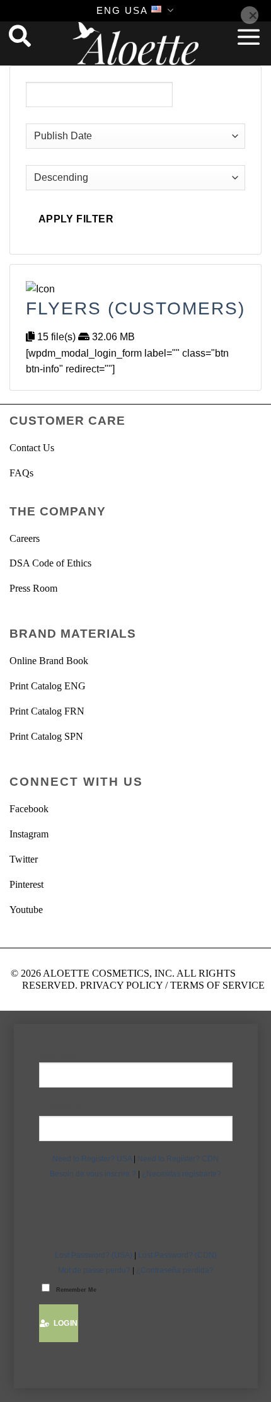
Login (63, 1323)
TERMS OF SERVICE (217, 985)
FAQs (21, 473)
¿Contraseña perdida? (175, 1270)
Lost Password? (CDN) (177, 1255)
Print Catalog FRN (46, 711)
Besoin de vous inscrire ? (93, 1173)
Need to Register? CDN (178, 1158)
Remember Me (76, 1290)
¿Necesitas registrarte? (181, 1173)
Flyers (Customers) (135, 308)
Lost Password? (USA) (93, 1255)
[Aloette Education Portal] (135, 43)
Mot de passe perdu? (94, 1270)
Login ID (136, 1055)
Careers (24, 538)
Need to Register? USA (92, 1158)
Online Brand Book (48, 660)
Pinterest (26, 884)
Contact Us (31, 447)
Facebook (29, 808)
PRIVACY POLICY (121, 985)
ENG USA (122, 10)
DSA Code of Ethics (50, 563)
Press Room (33, 588)
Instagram (29, 834)
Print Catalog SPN (46, 736)
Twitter (23, 859)
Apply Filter (76, 219)
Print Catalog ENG (47, 686)
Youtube (26, 909)
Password (60, 1105)
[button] (249, 36)
